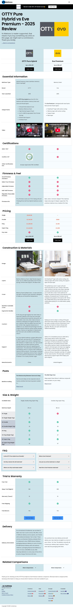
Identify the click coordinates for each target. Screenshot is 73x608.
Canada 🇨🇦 (30, 593)
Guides (3, 591)
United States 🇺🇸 (32, 591)
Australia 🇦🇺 (63, 591)
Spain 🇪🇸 (50, 600)
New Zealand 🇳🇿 (64, 593)
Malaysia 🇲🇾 (41, 596)
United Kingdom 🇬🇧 (53, 591)
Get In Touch (5, 593)
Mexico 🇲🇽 (30, 596)
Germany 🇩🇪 (51, 596)
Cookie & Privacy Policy (7, 595)
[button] (69, 2)
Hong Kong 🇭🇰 (42, 593)
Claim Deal (52, 7)
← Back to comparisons (8, 43)
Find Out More (29, 518)
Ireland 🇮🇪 (50, 593)
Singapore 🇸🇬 (42, 591)
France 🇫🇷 (50, 598)
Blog (3, 589)
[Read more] (19, 386)
